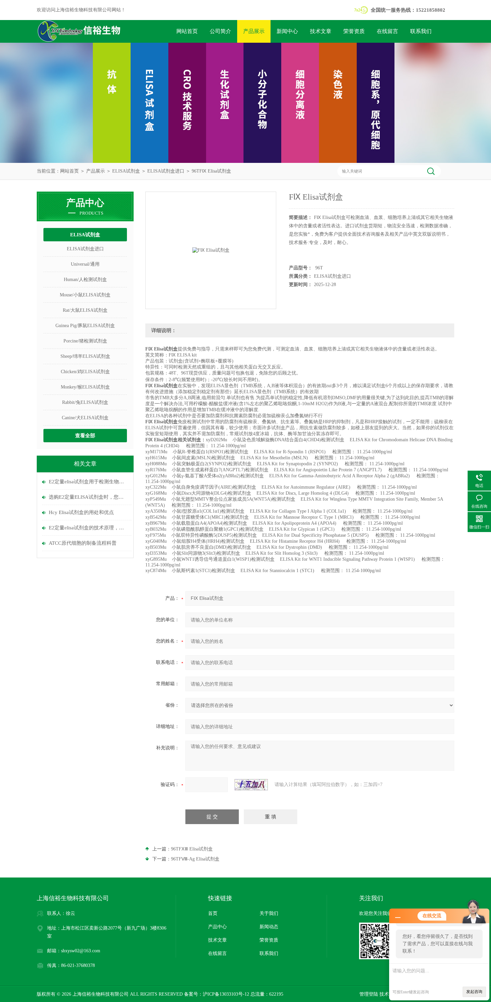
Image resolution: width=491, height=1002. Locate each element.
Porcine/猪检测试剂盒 (85, 340)
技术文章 (320, 31)
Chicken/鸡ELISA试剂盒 (85, 371)
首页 (212, 913)
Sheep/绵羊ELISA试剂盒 (85, 356)
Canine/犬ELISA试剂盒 (85, 417)
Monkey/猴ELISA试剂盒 (85, 387)
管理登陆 (368, 994)
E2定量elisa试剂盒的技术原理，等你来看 (88, 527)
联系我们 (421, 31)
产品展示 (254, 31)
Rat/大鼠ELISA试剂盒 (85, 310)
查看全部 (85, 435)
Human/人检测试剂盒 (85, 279)
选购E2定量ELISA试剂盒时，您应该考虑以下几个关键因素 (88, 497)
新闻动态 (269, 926)
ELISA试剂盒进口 (165, 171)
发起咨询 (474, 991)
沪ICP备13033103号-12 (226, 994)
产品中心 (217, 926)
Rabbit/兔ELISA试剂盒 (85, 402)
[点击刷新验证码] (251, 784)
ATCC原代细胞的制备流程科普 (83, 543)
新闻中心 (287, 31)
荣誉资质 (354, 31)
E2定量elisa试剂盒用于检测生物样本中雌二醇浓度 (88, 481)
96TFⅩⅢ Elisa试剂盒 (192, 848)
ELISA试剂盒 (126, 171)
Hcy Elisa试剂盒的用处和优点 (81, 512)
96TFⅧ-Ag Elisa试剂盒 (195, 858)
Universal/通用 (85, 264)
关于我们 (269, 913)
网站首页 (187, 31)
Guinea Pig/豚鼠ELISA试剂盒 (85, 325)
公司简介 (220, 31)
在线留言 (387, 31)
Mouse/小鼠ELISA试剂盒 (85, 294)
